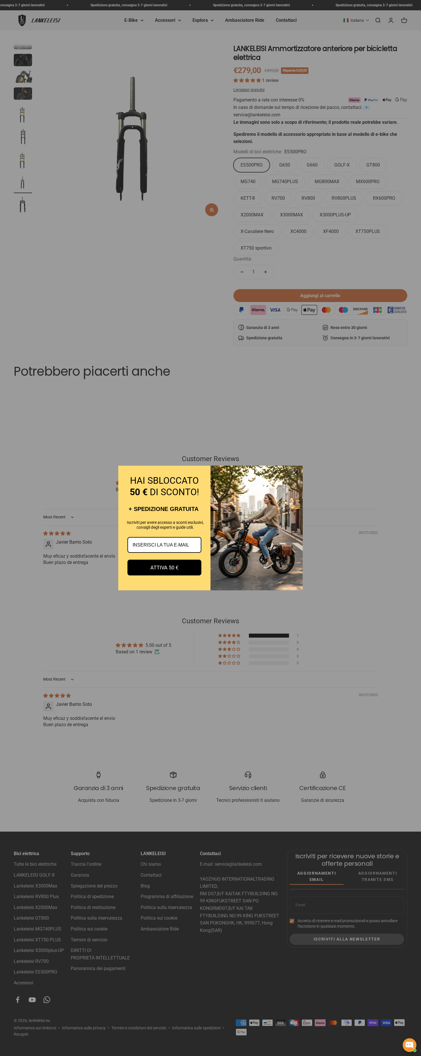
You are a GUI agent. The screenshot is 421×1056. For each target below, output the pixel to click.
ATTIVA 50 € (164, 568)
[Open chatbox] (409, 1045)
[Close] (296, 472)
